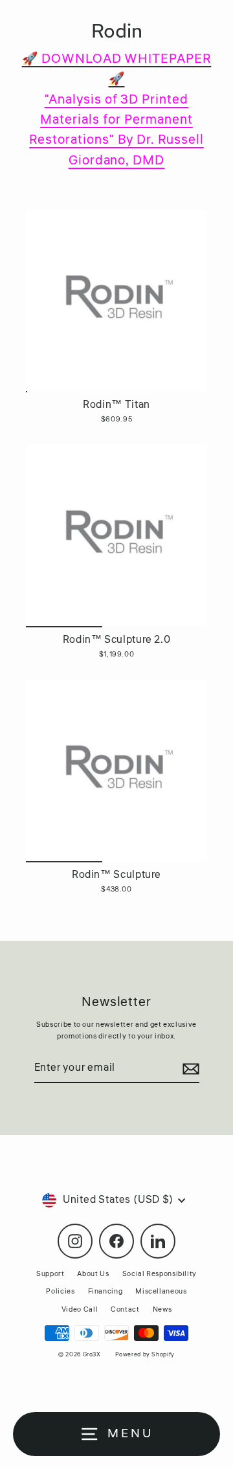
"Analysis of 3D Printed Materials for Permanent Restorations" (111, 120)
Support (50, 1274)
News (162, 1309)
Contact (125, 1309)
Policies (60, 1291)
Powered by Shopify (144, 1355)
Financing (105, 1291)
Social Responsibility (159, 1274)
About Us (93, 1274)
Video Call (79, 1309)
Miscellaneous (160, 1291)
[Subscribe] (189, 1069)
